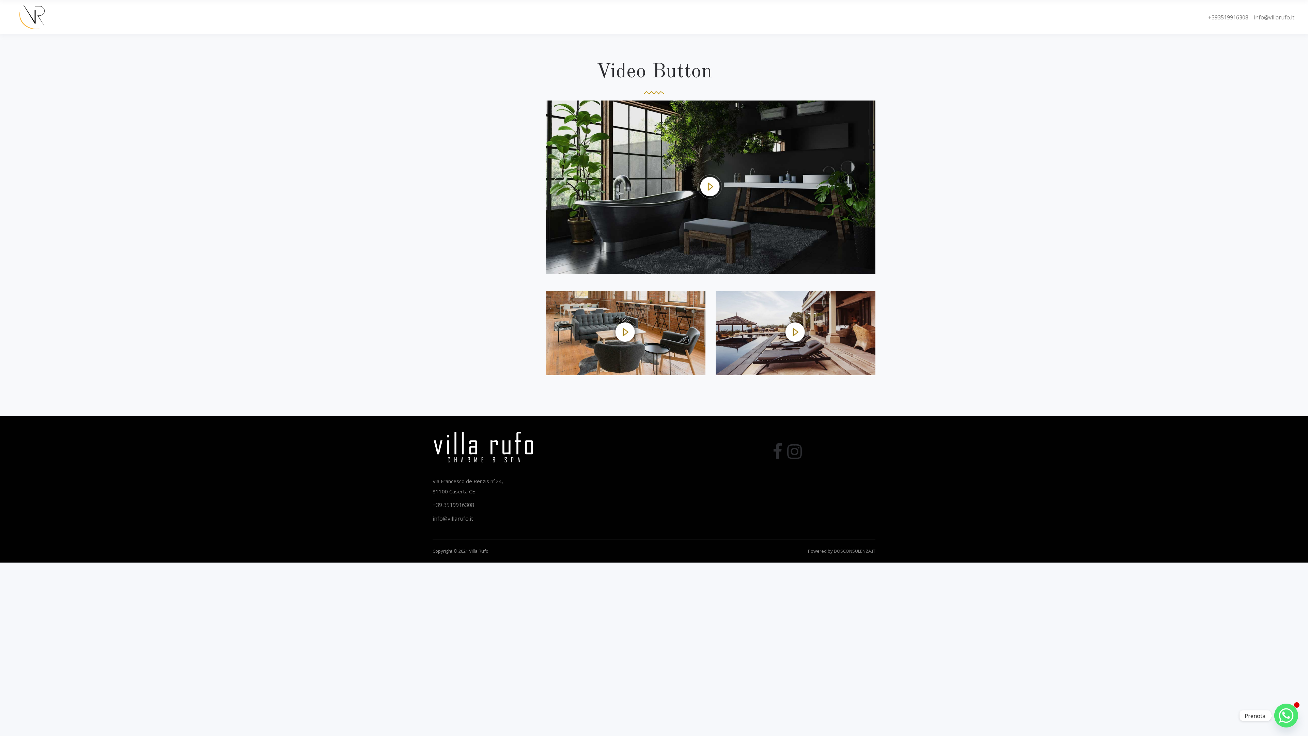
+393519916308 (1228, 17)
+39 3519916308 (453, 505)
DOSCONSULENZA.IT (854, 551)
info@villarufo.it (1271, 17)
